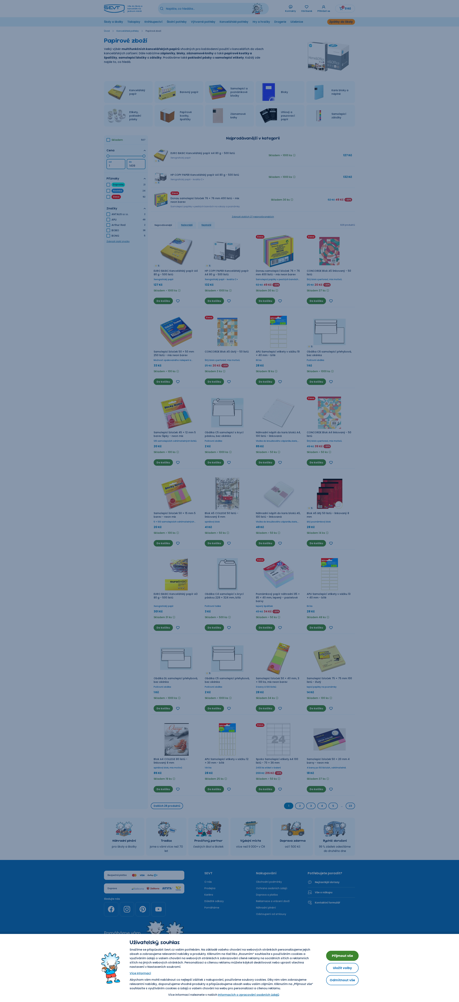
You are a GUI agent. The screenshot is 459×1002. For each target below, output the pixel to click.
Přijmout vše (342, 955)
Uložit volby (342, 968)
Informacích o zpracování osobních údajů (248, 995)
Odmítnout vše (342, 980)
